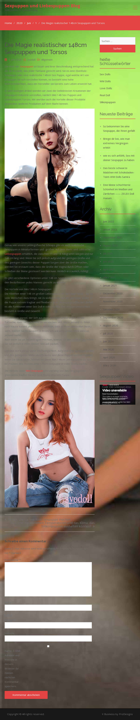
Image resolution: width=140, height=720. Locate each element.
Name (9, 602)
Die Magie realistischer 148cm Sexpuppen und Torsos (46, 48)
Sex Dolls (105, 74)
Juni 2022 (108, 221)
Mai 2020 (108, 349)
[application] (117, 395)
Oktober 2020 (111, 309)
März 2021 (109, 277)
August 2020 (110, 325)
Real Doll (105, 95)
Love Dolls (106, 88)
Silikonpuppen (108, 102)
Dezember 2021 (113, 237)
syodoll (31, 59)
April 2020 (109, 357)
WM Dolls (105, 81)
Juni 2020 (108, 341)
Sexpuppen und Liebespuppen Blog (42, 6)
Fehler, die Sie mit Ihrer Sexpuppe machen (39, 519)
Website (10, 633)
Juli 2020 (108, 333)
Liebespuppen (13, 253)
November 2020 (113, 301)
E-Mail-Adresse (11, 618)
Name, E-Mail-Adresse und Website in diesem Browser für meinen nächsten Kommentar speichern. (13, 668)
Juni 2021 (108, 261)
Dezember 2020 (113, 293)
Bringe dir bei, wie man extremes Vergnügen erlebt (116, 143)
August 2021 (110, 245)
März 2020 (109, 365)
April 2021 (109, 269)
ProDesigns (126, 714)
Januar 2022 (110, 229)
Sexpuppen (26, 66)
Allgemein (47, 59)
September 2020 (113, 317)
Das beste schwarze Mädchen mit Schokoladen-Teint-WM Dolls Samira (118, 172)
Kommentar (13, 560)
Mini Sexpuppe (34, 370)
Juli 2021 (108, 253)
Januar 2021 (110, 285)
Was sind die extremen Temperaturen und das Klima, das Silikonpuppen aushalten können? (52, 524)
